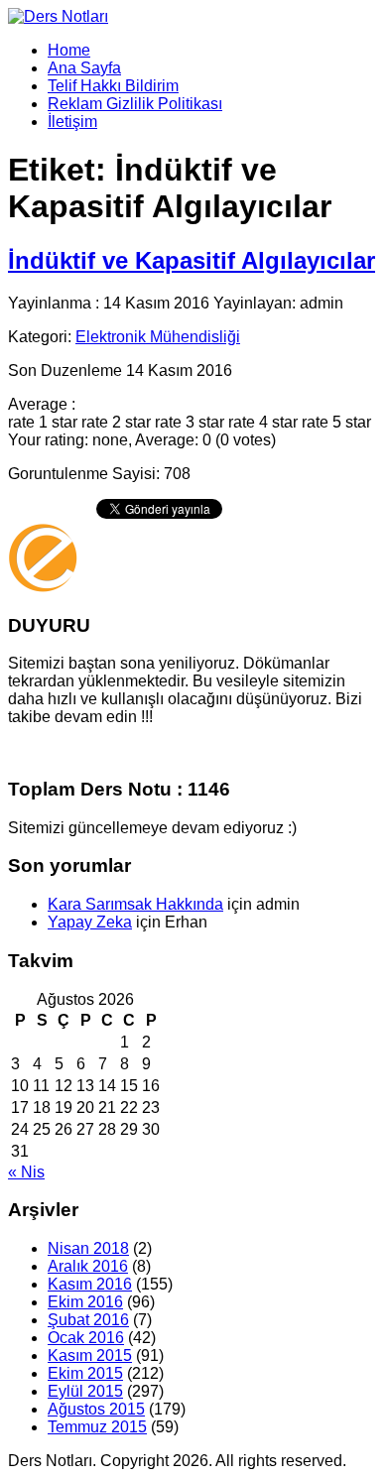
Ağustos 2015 (96, 1409)
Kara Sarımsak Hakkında (135, 904)
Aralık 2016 (88, 1266)
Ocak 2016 (86, 1337)
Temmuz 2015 (97, 1426)
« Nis (26, 1172)
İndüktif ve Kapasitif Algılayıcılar (191, 260)
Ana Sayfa (84, 68)
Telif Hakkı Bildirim (113, 85)
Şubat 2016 (88, 1319)
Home (69, 50)
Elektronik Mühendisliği (157, 336)
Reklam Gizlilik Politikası (135, 103)
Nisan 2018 (88, 1248)
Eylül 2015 (85, 1391)
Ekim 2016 (85, 1301)
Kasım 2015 (90, 1355)
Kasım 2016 (90, 1284)
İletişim (72, 121)
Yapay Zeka (90, 922)
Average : (41, 404)
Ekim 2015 (85, 1373)
